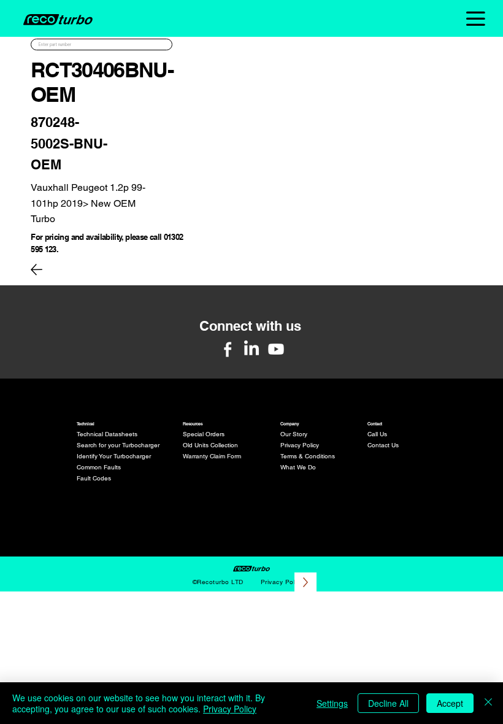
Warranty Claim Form (212, 456)
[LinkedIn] (251, 349)
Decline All (388, 703)
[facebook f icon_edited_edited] (227, 349)
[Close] (488, 703)
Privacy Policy (299, 445)
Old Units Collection (210, 445)
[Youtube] (276, 349)
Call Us (377, 434)
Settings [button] (332, 703)
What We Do (298, 467)
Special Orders (204, 434)
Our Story (293, 434)
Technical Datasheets (107, 434)
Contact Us (383, 445)
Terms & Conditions (307, 456)
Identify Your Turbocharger (114, 456)
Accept (450, 703)
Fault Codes (94, 478)
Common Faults (99, 467)
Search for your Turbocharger (118, 445)
